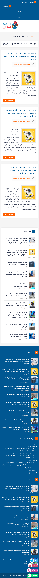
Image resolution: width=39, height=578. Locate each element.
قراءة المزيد (9, 101)
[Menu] (34, 24)
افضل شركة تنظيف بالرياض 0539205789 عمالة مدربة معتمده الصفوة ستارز (16, 274)
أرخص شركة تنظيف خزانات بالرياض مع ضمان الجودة (18, 335)
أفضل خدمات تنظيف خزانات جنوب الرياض (16, 325)
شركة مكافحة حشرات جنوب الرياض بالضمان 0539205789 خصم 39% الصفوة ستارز (20, 56)
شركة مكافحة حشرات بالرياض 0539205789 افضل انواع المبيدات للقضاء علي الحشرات (22, 170)
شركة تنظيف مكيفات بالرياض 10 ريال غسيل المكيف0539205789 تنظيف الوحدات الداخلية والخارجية (16, 240)
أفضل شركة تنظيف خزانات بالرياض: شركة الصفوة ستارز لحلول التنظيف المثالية (17, 315)
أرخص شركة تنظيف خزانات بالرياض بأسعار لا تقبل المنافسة (16, 294)
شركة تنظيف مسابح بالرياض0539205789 (20, 284)
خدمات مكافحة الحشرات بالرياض (22, 64)
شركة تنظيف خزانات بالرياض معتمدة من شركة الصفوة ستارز (16, 304)
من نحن (19, 17)
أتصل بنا (19, 12)
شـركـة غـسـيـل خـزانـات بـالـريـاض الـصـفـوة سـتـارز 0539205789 (17, 263)
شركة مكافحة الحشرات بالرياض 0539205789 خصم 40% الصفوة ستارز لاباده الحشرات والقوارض (16, 252)
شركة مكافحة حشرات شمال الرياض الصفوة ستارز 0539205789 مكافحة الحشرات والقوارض (21, 113)
